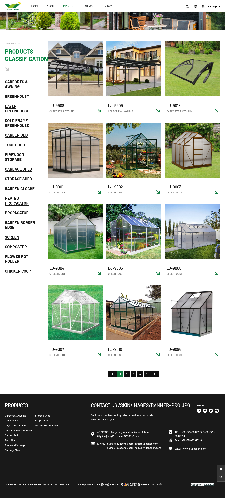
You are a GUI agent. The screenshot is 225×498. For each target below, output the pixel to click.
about (51, 6)
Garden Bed (16, 135)
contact (107, 6)
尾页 (154, 374)
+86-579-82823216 (192, 440)
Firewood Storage (14, 157)
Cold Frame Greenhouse (17, 123)
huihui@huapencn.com (120, 443)
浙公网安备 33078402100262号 (144, 484)
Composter (16, 246)
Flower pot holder (16, 259)
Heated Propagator (17, 200)
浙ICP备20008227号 (111, 484)
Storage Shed (18, 178)
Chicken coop (18, 271)
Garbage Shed (18, 169)
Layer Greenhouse (17, 108)
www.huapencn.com (194, 448)
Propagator (17, 212)
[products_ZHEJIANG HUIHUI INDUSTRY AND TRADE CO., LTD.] (13, 5)
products (70, 6)
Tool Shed (15, 144)
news (89, 6)
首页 (112, 374)
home (35, 6)
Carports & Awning (16, 84)
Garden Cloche (20, 188)
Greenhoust (17, 96)
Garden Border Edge (20, 225)
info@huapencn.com (146, 443)
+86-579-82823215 (192, 432)
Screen (12, 237)
